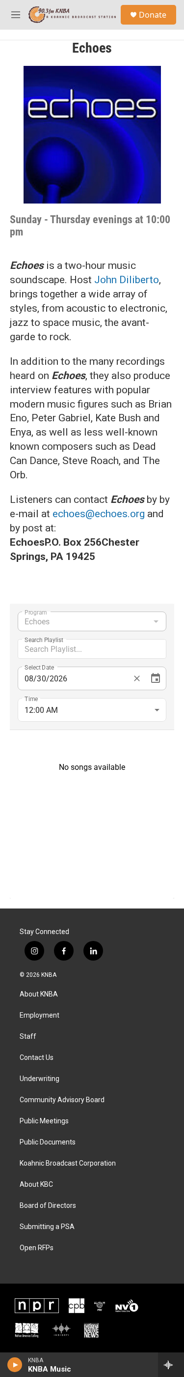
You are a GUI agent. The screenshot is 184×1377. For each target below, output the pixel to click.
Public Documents (48, 1142)
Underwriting (39, 1079)
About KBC (36, 1184)
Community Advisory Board (62, 1100)
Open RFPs (36, 1248)
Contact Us (36, 1057)
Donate (152, 14)
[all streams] (171, 1364)
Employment (39, 1015)
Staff (28, 1036)
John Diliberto (126, 280)
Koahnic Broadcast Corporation (68, 1163)
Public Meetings (44, 1121)
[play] (15, 1365)
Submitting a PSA (47, 1227)
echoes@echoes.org (99, 514)
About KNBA (39, 994)
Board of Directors (48, 1205)
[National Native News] (91, 1330)
